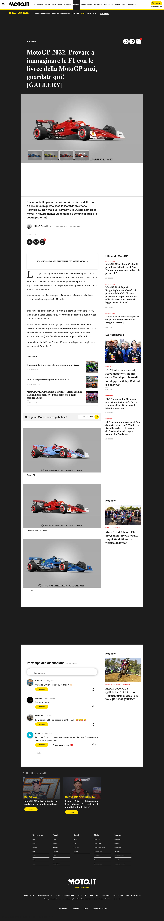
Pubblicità (82, 895)
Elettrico (35, 847)
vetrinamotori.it (99, 909)
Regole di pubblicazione (65, 895)
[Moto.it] (19, 4)
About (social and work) (59, 226)
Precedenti (104, 13)
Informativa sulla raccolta (10, 916)
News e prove (38, 835)
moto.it (76, 909)
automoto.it (62, 909)
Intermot (76, 851)
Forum (34, 864)
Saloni (76, 835)
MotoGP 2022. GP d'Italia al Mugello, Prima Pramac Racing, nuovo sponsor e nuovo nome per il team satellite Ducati (54, 394)
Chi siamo (106, 895)
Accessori (117, 851)
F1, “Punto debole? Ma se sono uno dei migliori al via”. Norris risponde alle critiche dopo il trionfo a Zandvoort (121, 403)
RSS (97, 895)
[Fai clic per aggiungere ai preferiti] (132, 41)
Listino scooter (97, 843)
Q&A (95, 860)
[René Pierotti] (29, 225)
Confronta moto (98, 864)
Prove (34, 843)
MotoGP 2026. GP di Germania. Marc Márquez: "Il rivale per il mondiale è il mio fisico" (81, 804)
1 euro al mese (87, 417)
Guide (34, 851)
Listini (96, 835)
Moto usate (117, 843)
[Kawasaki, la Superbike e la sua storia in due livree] (92, 367)
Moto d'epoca (118, 847)
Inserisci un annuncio (120, 864)
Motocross (55, 851)
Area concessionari (156, 6)
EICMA (75, 839)
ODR (91, 895)
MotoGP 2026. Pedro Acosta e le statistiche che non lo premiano (40, 802)
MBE (75, 843)
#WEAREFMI (56, 864)
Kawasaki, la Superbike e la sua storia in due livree (53, 365)
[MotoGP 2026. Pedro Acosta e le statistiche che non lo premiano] (41, 788)
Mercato (118, 835)
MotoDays (76, 847)
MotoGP (32, 41)
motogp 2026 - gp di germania (80, 797)
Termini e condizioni (44, 895)
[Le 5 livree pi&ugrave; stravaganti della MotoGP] (92, 382)
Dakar (54, 855)
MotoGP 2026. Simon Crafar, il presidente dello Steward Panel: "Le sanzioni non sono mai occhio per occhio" (122, 269)
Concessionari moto (120, 855)
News (34, 839)
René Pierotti (41, 226)
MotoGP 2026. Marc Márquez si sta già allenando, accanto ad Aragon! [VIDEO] (122, 319)
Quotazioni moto (98, 851)
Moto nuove (117, 839)
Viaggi (34, 855)
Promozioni (117, 860)
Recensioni (97, 855)
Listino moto (97, 839)
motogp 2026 (30, 797)
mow (86, 909)
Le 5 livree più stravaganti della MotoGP (48, 379)
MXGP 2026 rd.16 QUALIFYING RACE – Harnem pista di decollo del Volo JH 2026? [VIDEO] (122, 694)
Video (34, 860)
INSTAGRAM (75, 226)
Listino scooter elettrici (99, 847)
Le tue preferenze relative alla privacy (37, 916)
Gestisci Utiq (118, 895)
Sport (55, 835)
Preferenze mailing (133, 895)
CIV (54, 860)
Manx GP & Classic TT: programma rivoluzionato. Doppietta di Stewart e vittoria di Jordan (121, 537)
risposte (66, 745)
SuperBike (55, 847)
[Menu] (4, 4)
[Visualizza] (35, 155)
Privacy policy (28, 895)
